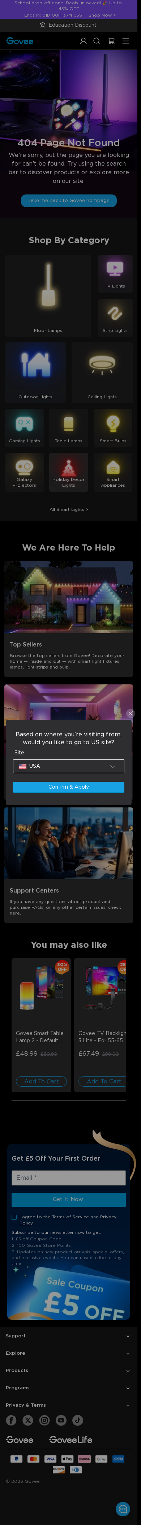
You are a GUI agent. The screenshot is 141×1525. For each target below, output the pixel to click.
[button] (68, 766)
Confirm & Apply (68, 787)
